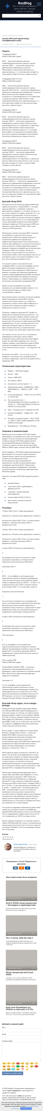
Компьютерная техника (24, 44)
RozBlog (25, 3)
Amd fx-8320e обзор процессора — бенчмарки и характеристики (21, 904)
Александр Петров (20, 844)
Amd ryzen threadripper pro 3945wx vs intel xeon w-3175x (19, 1008)
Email (4, 1034)
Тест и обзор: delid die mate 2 (19, 938)
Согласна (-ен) (26, 1108)
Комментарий (7, 1041)
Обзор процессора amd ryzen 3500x (19, 973)
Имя (3, 1027)
